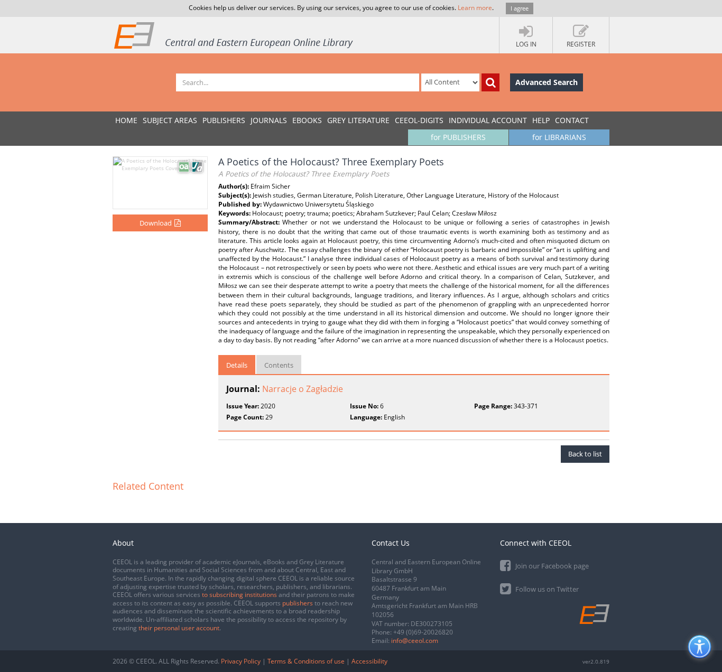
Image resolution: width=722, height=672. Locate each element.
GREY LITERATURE (358, 120)
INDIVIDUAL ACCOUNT (488, 120)
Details (236, 365)
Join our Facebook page (551, 566)
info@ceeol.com (414, 640)
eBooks (307, 120)
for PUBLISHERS (458, 137)
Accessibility (369, 661)
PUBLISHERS (223, 120)
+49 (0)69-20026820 (423, 632)
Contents (278, 365)
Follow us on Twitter (546, 589)
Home (126, 120)
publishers (297, 603)
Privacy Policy (241, 661)
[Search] (490, 82)
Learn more (475, 7)
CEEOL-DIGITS (419, 120)
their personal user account (178, 627)
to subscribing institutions (239, 594)
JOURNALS (269, 120)
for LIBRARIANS (559, 137)
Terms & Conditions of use (306, 661)
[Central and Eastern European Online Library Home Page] (234, 35)
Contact (572, 120)
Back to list (585, 454)
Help (541, 120)
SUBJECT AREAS (170, 120)
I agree (520, 8)
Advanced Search (546, 82)
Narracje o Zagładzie (302, 389)
